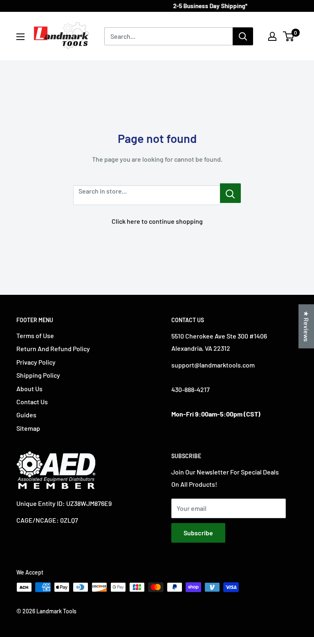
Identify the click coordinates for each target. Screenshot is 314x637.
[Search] (243, 36)
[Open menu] (20, 36)
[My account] (272, 36)
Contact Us (32, 401)
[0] (289, 36)
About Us (29, 388)
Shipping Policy (38, 375)
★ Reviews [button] (306, 326)
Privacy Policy (36, 362)
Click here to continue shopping (157, 221)
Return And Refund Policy (53, 348)
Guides (26, 415)
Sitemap (28, 428)
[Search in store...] (230, 193)
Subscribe (198, 533)
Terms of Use (35, 335)
